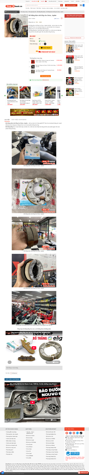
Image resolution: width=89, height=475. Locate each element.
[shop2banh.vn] (74, 433)
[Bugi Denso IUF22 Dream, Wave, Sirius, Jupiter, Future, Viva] (37, 92)
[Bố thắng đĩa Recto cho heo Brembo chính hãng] (12, 92)
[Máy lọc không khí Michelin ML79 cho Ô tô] (70, 70)
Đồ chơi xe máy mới (11, 447)
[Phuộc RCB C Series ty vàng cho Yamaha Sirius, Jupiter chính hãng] (33, 62)
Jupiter (40, 22)
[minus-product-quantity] (40, 44)
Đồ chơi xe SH (49, 436)
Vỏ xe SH (28, 451)
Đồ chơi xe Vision (30, 435)
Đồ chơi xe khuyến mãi (11, 445)
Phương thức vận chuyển (12, 434)
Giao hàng (60, 1)
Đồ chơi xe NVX (50, 440)
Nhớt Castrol (33, 8)
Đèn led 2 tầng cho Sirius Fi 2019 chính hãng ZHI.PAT (46, 66)
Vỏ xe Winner (29, 446)
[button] (12, 38)
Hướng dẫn (66, 1)
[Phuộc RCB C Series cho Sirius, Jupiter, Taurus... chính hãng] (50, 92)
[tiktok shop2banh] (81, 433)
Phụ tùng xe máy (24, 11)
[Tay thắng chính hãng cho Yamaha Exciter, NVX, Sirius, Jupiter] (33, 71)
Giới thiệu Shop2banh (18, 119)
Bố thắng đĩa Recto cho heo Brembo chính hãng (12, 102)
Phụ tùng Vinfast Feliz (51, 447)
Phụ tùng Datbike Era (51, 434)
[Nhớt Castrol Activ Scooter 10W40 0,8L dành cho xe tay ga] (70, 81)
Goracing (44, 8)
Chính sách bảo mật (10, 438)
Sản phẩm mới (34, 1)
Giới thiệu (77, 1)
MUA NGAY (47, 48)
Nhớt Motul (39, 8)
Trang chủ (27, 1)
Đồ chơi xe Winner (50, 445)
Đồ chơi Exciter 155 (50, 432)
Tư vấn (72, 1)
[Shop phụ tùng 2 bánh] (70, 433)
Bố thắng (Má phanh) (41, 11)
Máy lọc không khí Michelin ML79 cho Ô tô (78, 68)
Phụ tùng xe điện (10, 452)
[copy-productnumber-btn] (57, 19)
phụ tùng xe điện (64, 8)
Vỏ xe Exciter (29, 444)
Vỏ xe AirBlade (29, 455)
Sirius (37, 22)
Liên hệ (83, 1)
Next (62, 95)
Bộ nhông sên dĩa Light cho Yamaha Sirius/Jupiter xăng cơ (25, 102)
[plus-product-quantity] (45, 44)
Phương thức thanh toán (11, 436)
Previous (5, 95)
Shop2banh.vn (14, 473)
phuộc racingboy (49, 8)
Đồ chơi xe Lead (30, 440)
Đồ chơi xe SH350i (50, 438)
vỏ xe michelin (57, 8)
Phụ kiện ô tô (9, 454)
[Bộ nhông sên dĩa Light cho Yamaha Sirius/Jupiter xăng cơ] (25, 92)
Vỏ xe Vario (28, 449)
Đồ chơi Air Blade (50, 443)
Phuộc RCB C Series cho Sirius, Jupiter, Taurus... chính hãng (50, 102)
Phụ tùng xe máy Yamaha (52, 452)
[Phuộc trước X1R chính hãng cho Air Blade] (70, 59)
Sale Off (42, 1)
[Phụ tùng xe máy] (14, 6)
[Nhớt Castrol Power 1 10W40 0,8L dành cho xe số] (70, 92)
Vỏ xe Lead (28, 453)
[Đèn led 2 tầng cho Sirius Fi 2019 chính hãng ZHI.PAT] (33, 67)
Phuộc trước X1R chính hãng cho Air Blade (78, 57)
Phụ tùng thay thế (32, 11)
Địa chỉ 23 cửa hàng (71, 5)
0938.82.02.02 (45, 80)
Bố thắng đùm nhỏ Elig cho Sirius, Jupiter (54, 11)
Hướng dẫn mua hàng (11, 432)
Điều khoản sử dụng (10, 440)
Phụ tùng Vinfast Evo (51, 456)
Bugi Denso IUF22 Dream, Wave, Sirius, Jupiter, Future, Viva (37, 102)
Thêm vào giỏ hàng (45, 76)
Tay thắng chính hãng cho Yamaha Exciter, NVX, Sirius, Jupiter (45, 71)
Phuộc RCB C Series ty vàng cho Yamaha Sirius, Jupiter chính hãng (45, 61)
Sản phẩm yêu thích (52, 1)
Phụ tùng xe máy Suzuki (51, 454)
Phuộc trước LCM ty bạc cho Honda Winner (78, 46)
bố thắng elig (14, 373)
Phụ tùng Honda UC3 (51, 458)
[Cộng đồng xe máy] (67, 433)
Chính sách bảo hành (11, 443)
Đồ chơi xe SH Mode (31, 442)
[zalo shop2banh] (77, 433)
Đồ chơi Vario (29, 437)
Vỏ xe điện (28, 457)
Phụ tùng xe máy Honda (51, 449)
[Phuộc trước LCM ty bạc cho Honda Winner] (70, 48)
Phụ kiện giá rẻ (9, 449)
